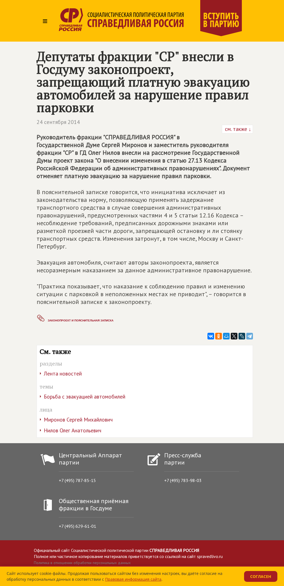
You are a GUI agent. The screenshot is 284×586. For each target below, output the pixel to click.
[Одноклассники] (218, 336)
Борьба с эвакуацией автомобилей (84, 396)
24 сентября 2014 (58, 122)
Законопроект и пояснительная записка (80, 320)
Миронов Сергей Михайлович (78, 419)
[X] (234, 336)
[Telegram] (249, 336)
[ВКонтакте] (210, 336)
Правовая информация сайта (133, 579)
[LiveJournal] (242, 336)
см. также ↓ (237, 129)
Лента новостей (63, 373)
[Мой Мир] (226, 336)
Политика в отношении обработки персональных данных (82, 562)
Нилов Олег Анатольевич (72, 430)
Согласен (260, 576)
